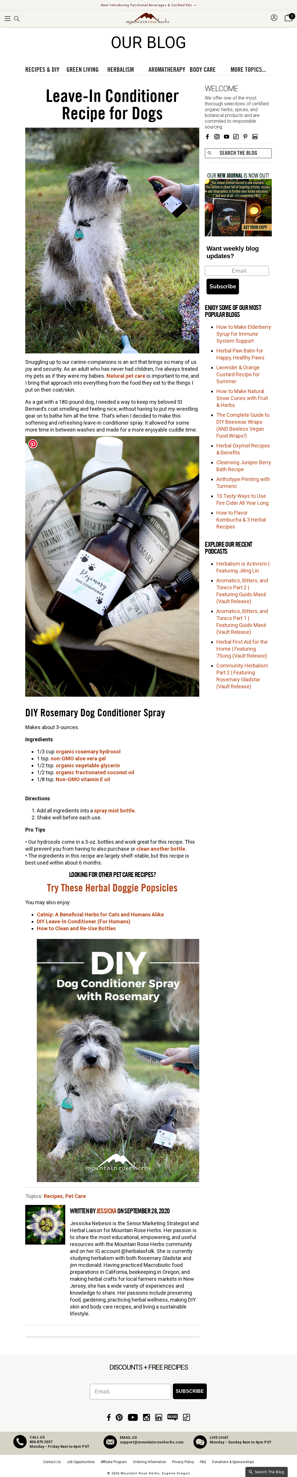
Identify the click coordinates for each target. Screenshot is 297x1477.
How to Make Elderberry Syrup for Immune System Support (243, 334)
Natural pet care (125, 376)
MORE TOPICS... (248, 70)
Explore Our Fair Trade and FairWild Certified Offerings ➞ (148, 5)
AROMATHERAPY (166, 70)
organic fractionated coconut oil (95, 772)
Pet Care (75, 1196)
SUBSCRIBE (190, 1391)
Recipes (53, 1196)
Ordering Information (149, 1462)
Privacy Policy (183, 1462)
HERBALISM (120, 70)
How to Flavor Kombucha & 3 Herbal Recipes (241, 520)
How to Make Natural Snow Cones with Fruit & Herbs (242, 398)
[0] (288, 21)
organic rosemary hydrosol (88, 751)
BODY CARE (203, 70)
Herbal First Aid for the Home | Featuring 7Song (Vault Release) (242, 649)
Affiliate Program (114, 1462)
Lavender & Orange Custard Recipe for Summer (238, 374)
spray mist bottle (114, 811)
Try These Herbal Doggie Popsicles (112, 888)
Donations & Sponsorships (233, 1462)
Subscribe (222, 286)
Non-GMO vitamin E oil (83, 779)
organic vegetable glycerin (88, 765)
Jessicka (106, 1211)
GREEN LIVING (82, 70)
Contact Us (52, 1462)
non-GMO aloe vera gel (78, 758)
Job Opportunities (81, 1462)
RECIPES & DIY (42, 70)
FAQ (203, 1462)
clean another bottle (160, 849)
